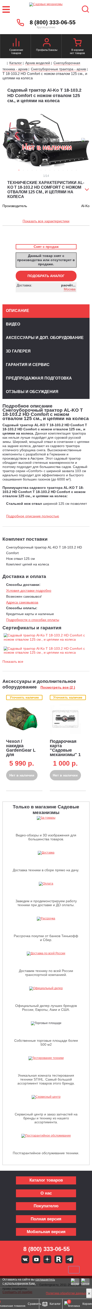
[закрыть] (89, 1293)
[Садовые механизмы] (46, 9)
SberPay (73, 1269)
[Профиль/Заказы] (46, 43)
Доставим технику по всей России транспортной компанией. (46, 973)
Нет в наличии (21, 775)
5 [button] (36, 170)
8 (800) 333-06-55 (53, 22)
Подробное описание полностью (32, 516)
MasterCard (29, 1269)
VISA (13, 1269)
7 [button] (45, 170)
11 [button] (63, 170)
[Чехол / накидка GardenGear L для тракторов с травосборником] (22, 718)
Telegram (69, 1259)
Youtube (36, 1259)
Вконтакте (25, 1259)
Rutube (58, 1259)
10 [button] (58, 170)
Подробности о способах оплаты (32, 620)
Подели (51, 1269)
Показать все (12, 661)
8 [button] (49, 170)
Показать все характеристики (46, 221)
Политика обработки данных (66, 1293)
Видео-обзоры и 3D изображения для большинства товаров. (46, 837)
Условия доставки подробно (28, 590)
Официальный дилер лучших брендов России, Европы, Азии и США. (46, 1008)
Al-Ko (85, 206)
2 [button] (23, 170)
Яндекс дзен (47, 1259)
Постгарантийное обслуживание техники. (46, 1153)
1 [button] (18, 170)
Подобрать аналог (46, 276)
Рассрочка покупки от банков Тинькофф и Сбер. (46, 938)
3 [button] (27, 170)
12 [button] (67, 170)
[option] (46, 140)
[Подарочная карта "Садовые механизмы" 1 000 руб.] (65, 718)
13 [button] (71, 170)
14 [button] (76, 170)
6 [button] (41, 170)
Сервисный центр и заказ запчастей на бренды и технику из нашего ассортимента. (46, 1118)
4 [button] (32, 170)
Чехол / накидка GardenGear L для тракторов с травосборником (24, 752)
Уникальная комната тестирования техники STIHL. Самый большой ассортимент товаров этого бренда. (46, 1079)
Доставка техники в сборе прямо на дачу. (46, 870)
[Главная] (4, 63)
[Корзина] (77, 43)
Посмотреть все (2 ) (57, 687)
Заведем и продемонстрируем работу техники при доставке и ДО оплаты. (46, 903)
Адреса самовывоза (22, 602)
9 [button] (54, 170)
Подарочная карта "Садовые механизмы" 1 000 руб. (65, 750)
